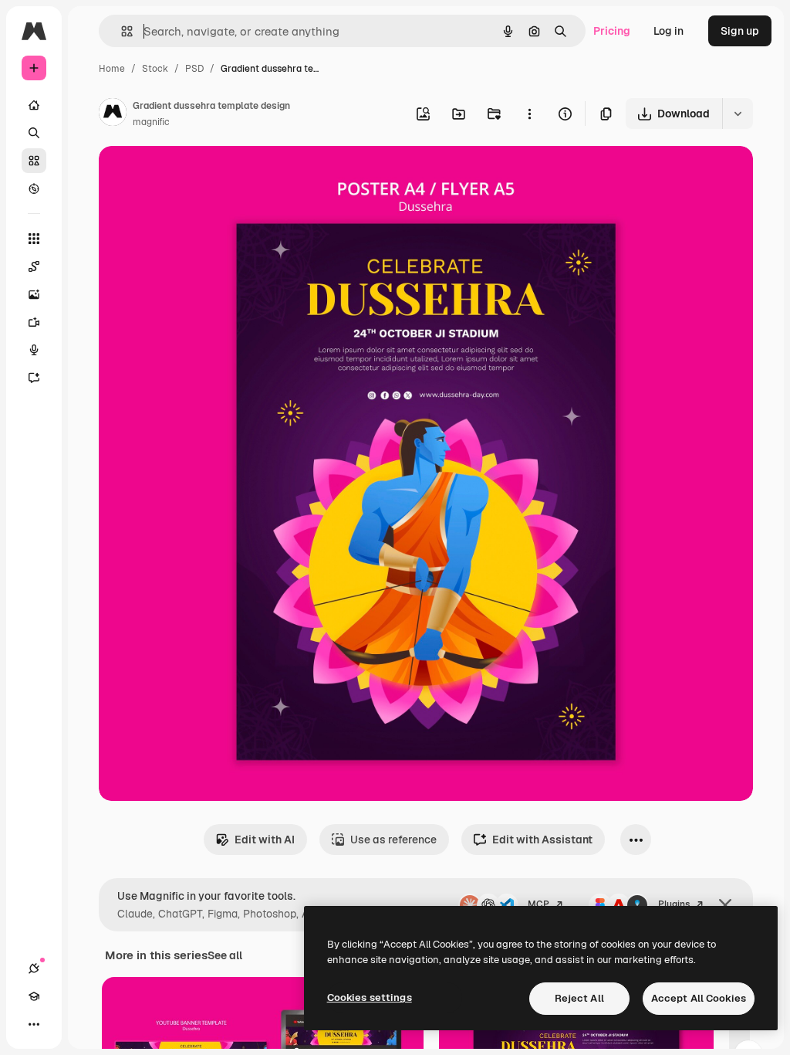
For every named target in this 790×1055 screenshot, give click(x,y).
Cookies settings (369, 997)
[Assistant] (34, 377)
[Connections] (34, 968)
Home (112, 69)
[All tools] (34, 238)
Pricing (611, 31)
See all (225, 955)
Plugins (674, 904)
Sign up (740, 31)
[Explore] (34, 188)
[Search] (34, 132)
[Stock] (34, 160)
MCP (538, 904)
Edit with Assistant (542, 839)
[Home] (34, 105)
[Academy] (34, 996)
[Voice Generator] (34, 350)
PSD (194, 69)
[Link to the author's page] (113, 114)
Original (197, 175)
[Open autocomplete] (121, 31)
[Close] (725, 905)
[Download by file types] (737, 113)
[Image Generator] (34, 294)
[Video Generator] (34, 322)
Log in (668, 31)
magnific (151, 122)
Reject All (579, 998)
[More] (34, 1024)
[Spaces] (34, 266)
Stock (155, 69)
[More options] (529, 113)
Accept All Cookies (698, 998)
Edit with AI (265, 839)
